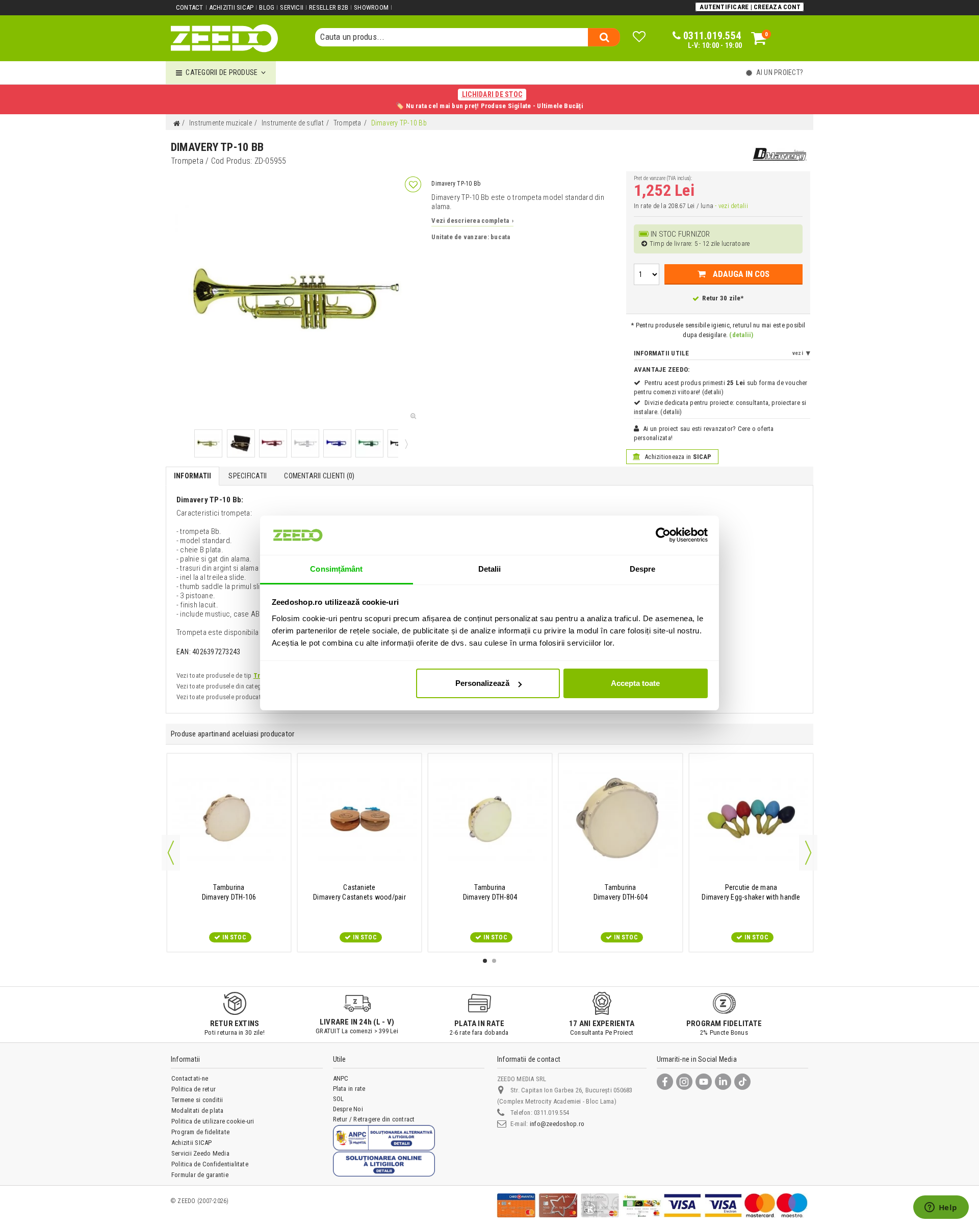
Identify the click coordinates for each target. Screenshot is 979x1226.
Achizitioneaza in (677, 457)
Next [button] (808, 853)
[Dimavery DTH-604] (620, 819)
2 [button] (494, 961)
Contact (189, 7)
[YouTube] (703, 1082)
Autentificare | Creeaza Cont (750, 7)
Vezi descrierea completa (472, 220)
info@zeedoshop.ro (557, 1124)
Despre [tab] (643, 569)
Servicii (291, 7)
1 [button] (485, 961)
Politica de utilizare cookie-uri (212, 1121)
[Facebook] (665, 1082)
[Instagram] (684, 1082)
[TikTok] (742, 1082)
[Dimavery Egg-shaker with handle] (751, 819)
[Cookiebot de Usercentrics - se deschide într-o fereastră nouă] (663, 535)
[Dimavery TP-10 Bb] (208, 443)
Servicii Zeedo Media (200, 1153)
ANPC (341, 1078)
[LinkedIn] (723, 1082)
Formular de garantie (199, 1175)
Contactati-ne (189, 1078)
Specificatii (247, 476)
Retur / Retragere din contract (374, 1119)
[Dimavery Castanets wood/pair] (359, 819)
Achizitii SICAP (231, 7)
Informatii (192, 476)
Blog (266, 7)
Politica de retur (193, 1089)
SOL (338, 1099)
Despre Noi (348, 1109)
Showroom (371, 7)
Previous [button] (171, 853)
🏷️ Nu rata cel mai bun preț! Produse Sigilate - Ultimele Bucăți (489, 100)
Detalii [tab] (489, 569)
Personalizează (482, 683)
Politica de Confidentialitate (209, 1164)
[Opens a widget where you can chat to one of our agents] (941, 1208)
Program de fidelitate (200, 1132)
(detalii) (741, 335)
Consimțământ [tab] (336, 569)
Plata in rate (349, 1088)
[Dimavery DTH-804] (490, 819)
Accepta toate (635, 683)
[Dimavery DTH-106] (229, 819)
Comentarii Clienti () (319, 476)
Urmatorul (405, 444)
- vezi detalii (731, 206)
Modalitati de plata (197, 1110)
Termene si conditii (197, 1100)
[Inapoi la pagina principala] (176, 123)
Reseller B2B (328, 7)
